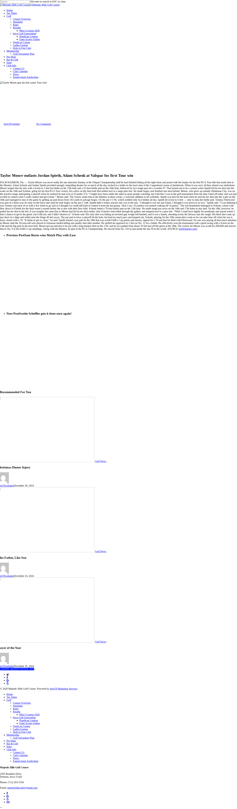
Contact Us (18, 752)
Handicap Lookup (28, 720)
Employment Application (25, 761)
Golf (8, 700)
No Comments (43, 124)
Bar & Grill (12, 743)
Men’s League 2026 (29, 714)
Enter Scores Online (29, 723)
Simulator (18, 705)
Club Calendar (20, 755)
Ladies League (20, 729)
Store (9, 746)
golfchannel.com (187, 228)
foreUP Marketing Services (63, 688)
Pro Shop (11, 740)
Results (16, 711)
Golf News (5, 108)
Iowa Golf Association (24, 717)
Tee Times (11, 697)
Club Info (11, 749)
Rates (16, 708)
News (16, 758)
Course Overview (22, 703)
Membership (12, 735)
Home (9, 694)
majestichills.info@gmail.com (22, 787)
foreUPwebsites (12, 124)
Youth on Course (21, 726)
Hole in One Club (22, 732)
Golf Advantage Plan (23, 737)
